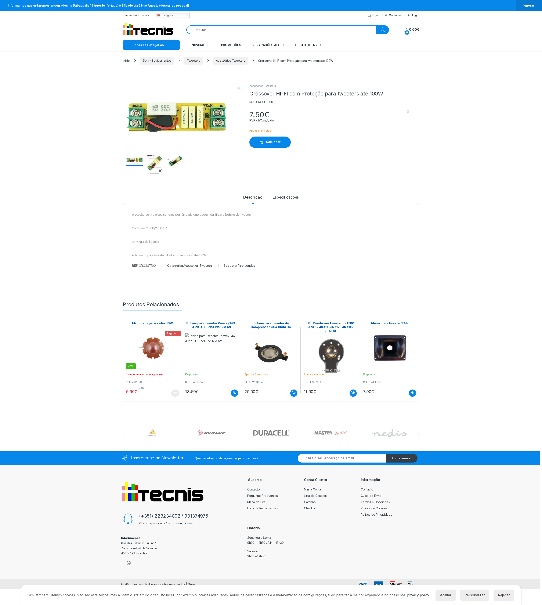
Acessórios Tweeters (230, 60)
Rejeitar (504, 595)
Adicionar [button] (231, 393)
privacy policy (418, 595)
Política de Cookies (374, 508)
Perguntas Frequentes (262, 495)
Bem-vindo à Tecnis (136, 15)
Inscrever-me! (401, 458)
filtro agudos (246, 265)
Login (415, 15)
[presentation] (418, 434)
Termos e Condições (375, 502)
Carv (191, 584)
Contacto (395, 15)
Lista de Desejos (315, 495)
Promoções (231, 45)
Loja (375, 15)
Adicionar (273, 142)
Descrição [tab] (252, 197)
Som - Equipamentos (157, 60)
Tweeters (193, 60)
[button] (239, 88)
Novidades (201, 45)
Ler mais (175, 393)
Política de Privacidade (376, 514)
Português (166, 15)
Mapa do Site (256, 502)
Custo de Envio (308, 45)
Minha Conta (312, 489)
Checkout (310, 508)
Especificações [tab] (285, 197)
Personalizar (475, 595)
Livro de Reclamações (262, 508)
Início (126, 60)
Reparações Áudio (268, 45)
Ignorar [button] (528, 5)
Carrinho (310, 502)
